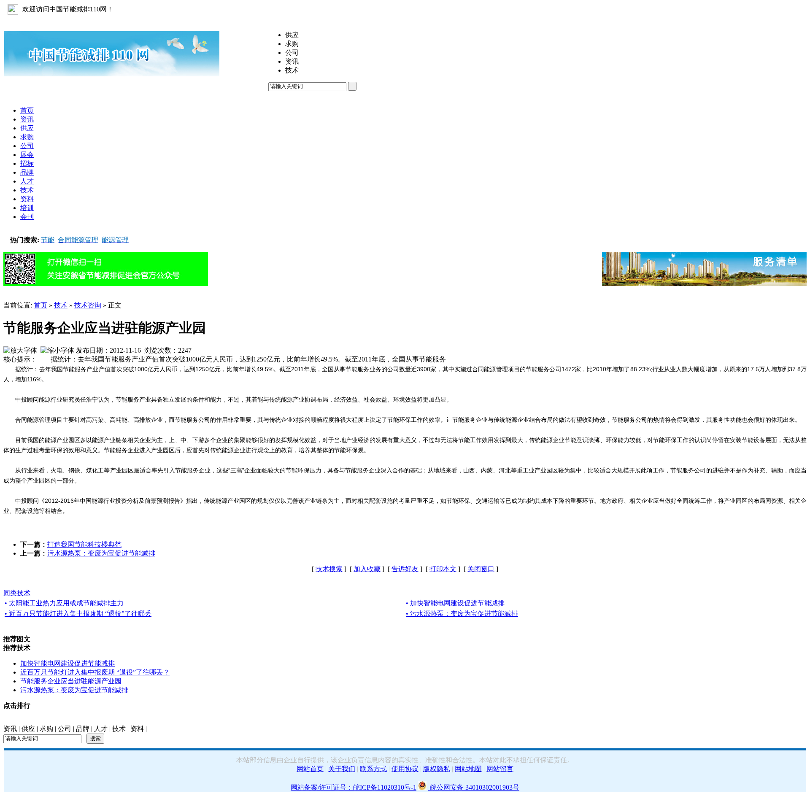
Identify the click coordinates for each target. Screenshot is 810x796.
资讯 (10, 728)
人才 (101, 728)
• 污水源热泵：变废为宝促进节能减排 (462, 613)
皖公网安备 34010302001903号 (473, 787)
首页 (40, 305)
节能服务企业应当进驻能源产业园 (71, 681)
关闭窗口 (480, 568)
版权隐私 (436, 768)
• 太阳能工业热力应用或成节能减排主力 (64, 603)
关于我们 (341, 768)
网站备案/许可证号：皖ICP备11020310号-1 (353, 787)
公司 (64, 728)
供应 (28, 728)
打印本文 (442, 568)
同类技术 (16, 592)
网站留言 (499, 768)
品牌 (82, 728)
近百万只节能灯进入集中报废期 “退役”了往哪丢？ (95, 672)
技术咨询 (87, 305)
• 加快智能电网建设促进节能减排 (455, 603)
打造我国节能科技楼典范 (84, 544)
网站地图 (468, 768)
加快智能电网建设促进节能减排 (67, 663)
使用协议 (405, 768)
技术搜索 (329, 568)
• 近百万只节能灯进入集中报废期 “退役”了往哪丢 (78, 613)
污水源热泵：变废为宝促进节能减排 (101, 553)
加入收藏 (367, 568)
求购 (46, 728)
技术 (61, 305)
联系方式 (373, 768)
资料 (137, 728)
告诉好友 (405, 568)
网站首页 (310, 768)
